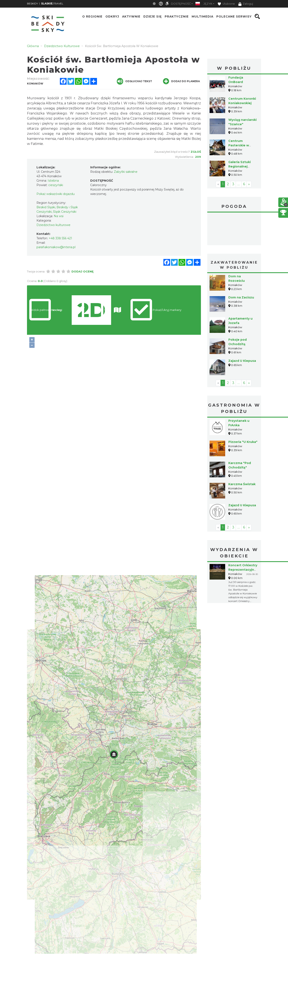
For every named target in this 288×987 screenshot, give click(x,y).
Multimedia (202, 16)
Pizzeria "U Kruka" (242, 442)
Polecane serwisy (234, 16)
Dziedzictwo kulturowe (53, 225)
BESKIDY (32, 3)
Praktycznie (177, 16)
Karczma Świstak (242, 484)
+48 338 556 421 (60, 238)
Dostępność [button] (181, 3)
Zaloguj (248, 3)
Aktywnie (131, 16)
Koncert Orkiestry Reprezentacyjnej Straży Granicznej (242, 569)
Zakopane (234, 229)
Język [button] (207, 3)
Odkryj (112, 16)
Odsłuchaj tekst (138, 81)
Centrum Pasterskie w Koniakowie (238, 145)
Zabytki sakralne (125, 172)
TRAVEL (52, 3)
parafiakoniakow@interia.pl (55, 247)
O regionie (92, 16)
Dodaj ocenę (82, 271)
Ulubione (228, 3)
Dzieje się (152, 16)
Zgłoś (196, 151)
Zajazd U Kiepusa (242, 361)
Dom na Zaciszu (241, 297)
